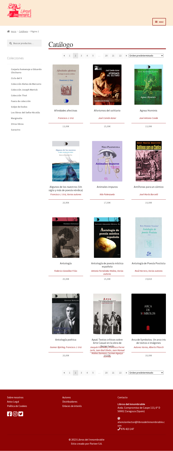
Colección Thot (19, 95)
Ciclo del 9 (16, 78)
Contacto (123, 397)
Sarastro (15, 129)
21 (113, 55)
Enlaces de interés (72, 406)
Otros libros (17, 123)
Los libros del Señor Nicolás (25, 112)
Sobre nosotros (15, 397)
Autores (66, 397)
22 (120, 55)
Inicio (13, 31)
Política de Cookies (17, 406)
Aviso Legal (13, 401)
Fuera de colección (21, 101)
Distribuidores (69, 401)
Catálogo (23, 31)
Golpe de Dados (19, 106)
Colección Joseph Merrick (24, 89)
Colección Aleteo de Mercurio (26, 83)
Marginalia (16, 118)
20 (106, 55)
